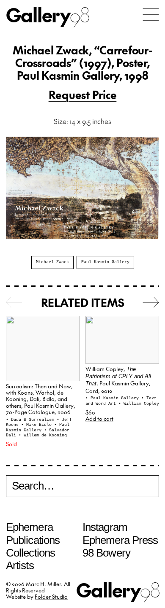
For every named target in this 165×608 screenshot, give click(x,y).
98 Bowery (106, 553)
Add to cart (99, 418)
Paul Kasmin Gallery (105, 262)
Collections (30, 553)
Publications (33, 540)
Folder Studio (51, 596)
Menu (151, 14)
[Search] (82, 487)
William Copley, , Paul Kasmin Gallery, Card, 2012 (118, 379)
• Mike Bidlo (37, 424)
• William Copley (138, 403)
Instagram (104, 527)
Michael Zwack (52, 262)
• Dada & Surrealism (31, 419)
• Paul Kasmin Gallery (37, 427)
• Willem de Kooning (43, 435)
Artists (20, 565)
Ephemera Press (120, 540)
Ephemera (29, 527)
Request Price (83, 94)
